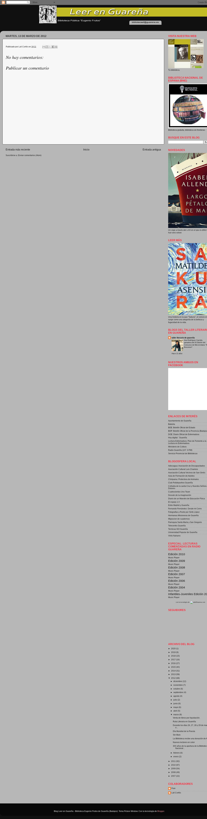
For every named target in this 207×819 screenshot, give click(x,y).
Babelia (171, 424)
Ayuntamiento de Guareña (179, 421)
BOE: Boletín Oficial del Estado (181, 427)
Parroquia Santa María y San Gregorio (185, 522)
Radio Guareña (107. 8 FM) (180, 450)
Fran (173, 788)
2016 (173, 663)
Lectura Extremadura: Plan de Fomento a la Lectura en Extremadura (187, 442)
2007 (173, 776)
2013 (173, 674)
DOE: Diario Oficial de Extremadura (183, 434)
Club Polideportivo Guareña (180, 483)
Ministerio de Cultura (177, 447)
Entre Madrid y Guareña (178, 505)
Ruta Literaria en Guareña (184, 721)
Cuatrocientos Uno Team (179, 492)
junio (175, 703)
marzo (176, 714)
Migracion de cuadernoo (179, 519)
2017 (173, 659)
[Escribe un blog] (47, 46)
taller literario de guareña (183, 338)
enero (176, 756)
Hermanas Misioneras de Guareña (183, 515)
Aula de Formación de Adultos (181, 476)
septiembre (178, 692)
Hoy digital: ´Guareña (177, 437)
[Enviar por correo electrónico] (43, 46)
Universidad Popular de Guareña (182, 532)
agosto (176, 696)
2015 (173, 667)
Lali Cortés (176, 793)
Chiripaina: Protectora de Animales (183, 479)
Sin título (176, 735)
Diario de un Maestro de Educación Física (186, 498)
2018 (173, 656)
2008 (173, 772)
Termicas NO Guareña (178, 529)
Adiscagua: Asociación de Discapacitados (186, 466)
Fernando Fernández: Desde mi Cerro (185, 509)
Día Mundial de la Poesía (184, 731)
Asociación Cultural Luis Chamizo (183, 469)
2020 (173, 648)
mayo (176, 707)
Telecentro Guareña (177, 526)
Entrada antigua (152, 149)
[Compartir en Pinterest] (56, 46)
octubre (176, 689)
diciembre (178, 681)
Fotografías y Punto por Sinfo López (184, 512)
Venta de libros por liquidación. (186, 718)
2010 (173, 765)
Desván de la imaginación (179, 495)
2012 (173, 678)
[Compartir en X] (50, 46)
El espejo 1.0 (174, 502)
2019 (173, 652)
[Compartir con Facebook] (53, 46)
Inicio (86, 149)
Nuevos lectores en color (184, 742)
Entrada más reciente (18, 149)
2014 (173, 671)
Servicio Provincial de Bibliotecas (182, 453)
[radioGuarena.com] (197, 602)
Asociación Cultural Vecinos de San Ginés (186, 473)
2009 (173, 768)
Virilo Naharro (174, 536)
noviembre (178, 685)
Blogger (160, 811)
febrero (176, 753)
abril (175, 711)
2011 (173, 761)
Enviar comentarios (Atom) (29, 155)
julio (175, 700)
